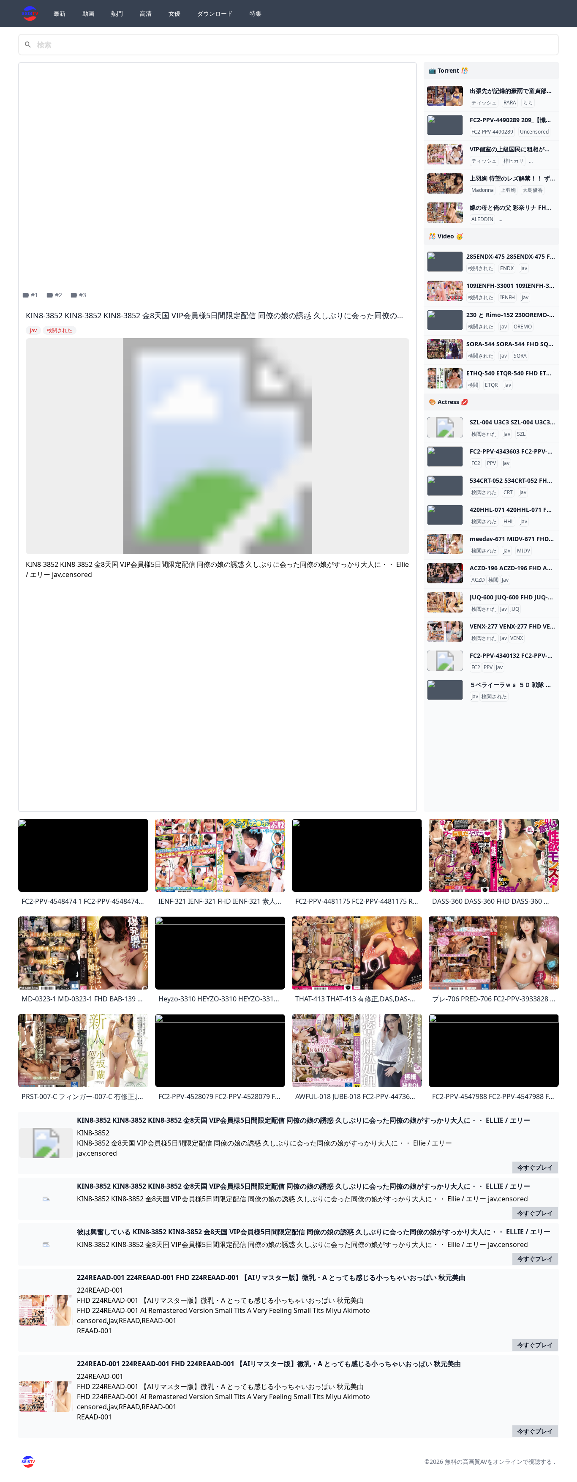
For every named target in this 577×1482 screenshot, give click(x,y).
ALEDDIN (482, 219)
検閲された (480, 268)
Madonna (482, 190)
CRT (508, 492)
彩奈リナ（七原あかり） (528, 219)
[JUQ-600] (445, 602)
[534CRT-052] (445, 486)
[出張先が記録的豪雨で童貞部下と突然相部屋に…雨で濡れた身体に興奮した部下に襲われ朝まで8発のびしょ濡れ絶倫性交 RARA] (445, 96)
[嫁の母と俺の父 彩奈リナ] (445, 212)
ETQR (491, 385)
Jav (523, 268)
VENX (516, 638)
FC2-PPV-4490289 (492, 132)
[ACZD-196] (445, 573)
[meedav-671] (445, 544)
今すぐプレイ (535, 1167)
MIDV (523, 550)
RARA (510, 102)
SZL (521, 434)
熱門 (117, 13)
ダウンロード (215, 13)
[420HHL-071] (445, 515)
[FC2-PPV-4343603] (445, 456)
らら (528, 102)
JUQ (514, 609)
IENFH (507, 297)
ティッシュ (484, 102)
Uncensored (534, 132)
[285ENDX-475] (445, 262)
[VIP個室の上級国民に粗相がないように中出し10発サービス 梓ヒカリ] (445, 154)
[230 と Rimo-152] (445, 320)
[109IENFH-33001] (445, 291)
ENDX (507, 268)
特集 (255, 13)
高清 (146, 13)
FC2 (475, 463)
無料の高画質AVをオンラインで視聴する (498, 1461)
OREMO (523, 326)
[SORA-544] (445, 349)
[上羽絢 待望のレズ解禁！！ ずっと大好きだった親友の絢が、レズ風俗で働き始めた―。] (445, 183)
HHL (509, 521)
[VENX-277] (445, 631)
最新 (59, 13)
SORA (520, 356)
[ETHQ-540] (445, 378)
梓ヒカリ (514, 161)
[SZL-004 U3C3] (445, 427)
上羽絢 (508, 190)
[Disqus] (217, 698)
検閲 (473, 385)
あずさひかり (546, 161)
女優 (174, 13)
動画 (88, 13)
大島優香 (533, 190)
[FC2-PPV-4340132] (445, 661)
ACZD (478, 580)
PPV (491, 463)
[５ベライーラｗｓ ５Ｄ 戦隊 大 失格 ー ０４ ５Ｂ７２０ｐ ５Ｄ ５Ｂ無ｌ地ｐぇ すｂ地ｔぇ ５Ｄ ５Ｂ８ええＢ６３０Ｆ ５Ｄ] (445, 690)
